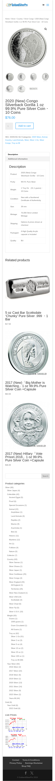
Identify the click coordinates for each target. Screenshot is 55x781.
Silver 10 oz (15, 648)
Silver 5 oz (15, 644)
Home (7, 19)
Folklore (12, 548)
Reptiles (14, 520)
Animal (44, 137)
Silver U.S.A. (14, 612)
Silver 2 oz (15, 640)
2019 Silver (13, 679)
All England (15, 585)
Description (13, 154)
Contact (15, 760)
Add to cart (24, 125)
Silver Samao (14, 562)
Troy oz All (16, 143)
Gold (7, 702)
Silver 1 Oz (34, 140)
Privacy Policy (16, 763)
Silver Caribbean (16, 574)
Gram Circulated (17, 625)
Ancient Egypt (14, 497)
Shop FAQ (26, 766)
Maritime (12, 540)
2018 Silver (13, 675)
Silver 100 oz (16, 656)
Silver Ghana (14, 566)
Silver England (15, 582)
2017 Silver (13, 671)
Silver (13, 19)
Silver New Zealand (17, 593)
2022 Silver (13, 690)
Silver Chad (13, 604)
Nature (12, 551)
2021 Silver (13, 687)
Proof (11, 501)
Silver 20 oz (15, 652)
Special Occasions (16, 505)
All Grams (15, 629)
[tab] (27, 154)
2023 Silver (13, 694)
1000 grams (16, 622)
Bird (12, 532)
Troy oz (12, 633)
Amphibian (15, 512)
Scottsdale (15, 600)
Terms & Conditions (31, 760)
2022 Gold (13, 708)
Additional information (18, 159)
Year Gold (11, 705)
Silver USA (13, 597)
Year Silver (11, 664)
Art (10, 544)
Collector (10, 555)
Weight (10, 615)
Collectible (11, 494)
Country (20, 19)
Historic (12, 536)
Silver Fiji (12, 608)
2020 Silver (36, 137)
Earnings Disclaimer (34, 763)
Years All (12, 698)
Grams (12, 619)
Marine (14, 524)
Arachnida (15, 528)
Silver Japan (12, 490)
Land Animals (18, 140)
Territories (15, 589)
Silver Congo (29, 19)
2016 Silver (13, 667)
